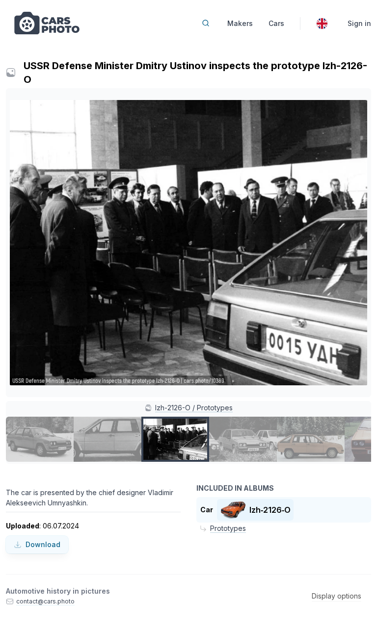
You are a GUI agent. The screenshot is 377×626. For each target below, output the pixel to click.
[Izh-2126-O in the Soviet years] (40, 439)
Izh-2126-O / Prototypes (194, 407)
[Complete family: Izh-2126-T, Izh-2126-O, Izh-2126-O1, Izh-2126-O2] (243, 439)
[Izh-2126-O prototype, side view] (311, 439)
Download (43, 544)
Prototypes (228, 528)
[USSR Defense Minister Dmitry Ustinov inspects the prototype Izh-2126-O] (175, 439)
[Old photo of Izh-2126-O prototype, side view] (107, 439)
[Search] (206, 23)
